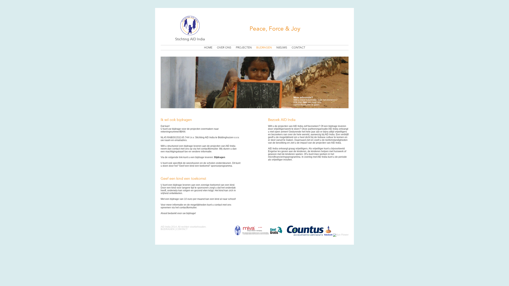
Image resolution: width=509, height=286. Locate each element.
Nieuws (281, 47)
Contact (298, 47)
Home (208, 47)
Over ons (224, 47)
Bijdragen (264, 47)
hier (305, 102)
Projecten (244, 47)
